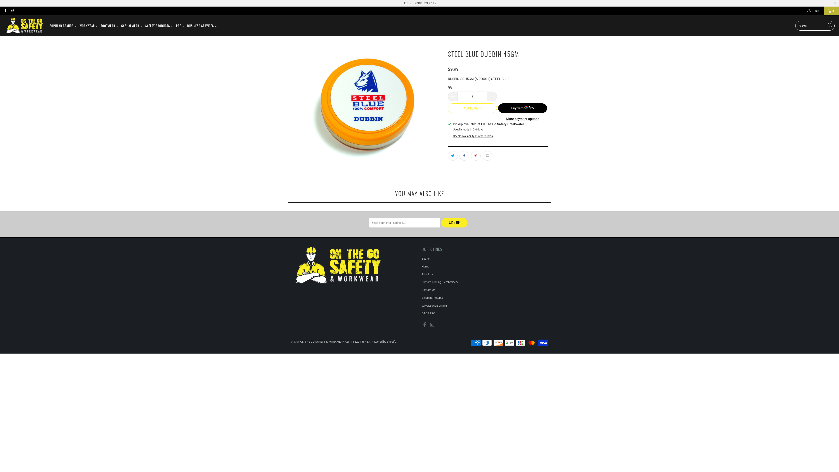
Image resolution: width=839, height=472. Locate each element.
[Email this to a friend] (487, 156)
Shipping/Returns (432, 297)
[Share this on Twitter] (453, 156)
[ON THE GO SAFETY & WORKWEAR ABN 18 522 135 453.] (24, 25)
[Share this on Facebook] (464, 156)
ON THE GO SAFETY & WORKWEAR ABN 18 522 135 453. (335, 341)
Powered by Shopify (384, 341)
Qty (450, 87)
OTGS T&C (428, 313)
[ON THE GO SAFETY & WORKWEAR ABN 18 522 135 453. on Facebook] (5, 10)
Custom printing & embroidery (440, 282)
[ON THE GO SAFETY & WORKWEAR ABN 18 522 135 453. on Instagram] (12, 10)
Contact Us (428, 290)
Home (425, 266)
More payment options (522, 119)
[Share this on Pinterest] (476, 156)
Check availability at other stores (473, 136)
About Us (427, 274)
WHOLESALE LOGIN (434, 305)
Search (426, 258)
